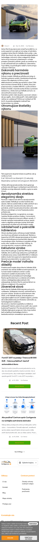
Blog (4, 493)
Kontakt (5, 487)
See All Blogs (19, 452)
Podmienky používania (26, 490)
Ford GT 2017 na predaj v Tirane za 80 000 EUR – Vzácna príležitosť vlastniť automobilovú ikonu (19, 360)
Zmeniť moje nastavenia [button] (28, 538)
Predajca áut (6, 504)
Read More (19, 386)
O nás (4, 481)
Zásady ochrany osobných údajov (28, 483)
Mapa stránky (7, 498)
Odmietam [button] (33, 524)
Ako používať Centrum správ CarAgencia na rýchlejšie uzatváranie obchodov (19, 419)
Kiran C (8, 8)
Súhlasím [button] (10, 538)
